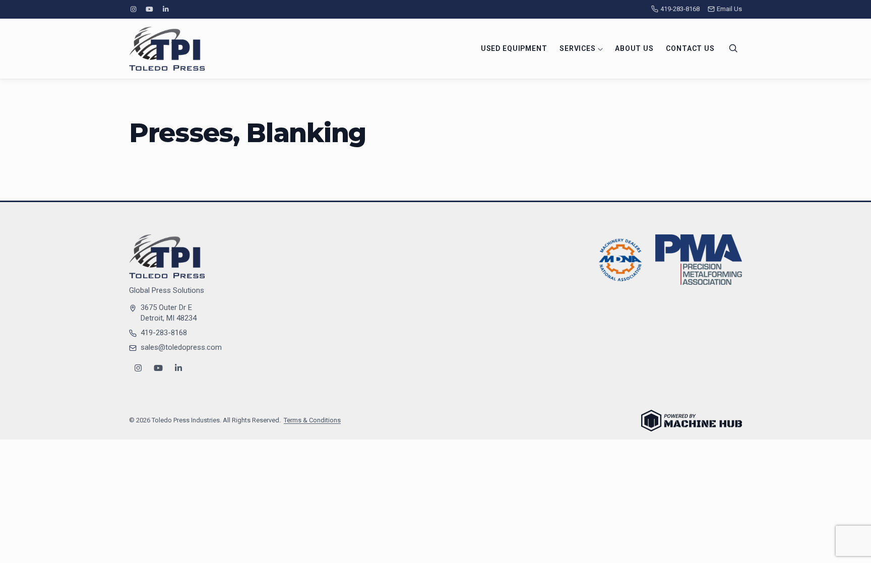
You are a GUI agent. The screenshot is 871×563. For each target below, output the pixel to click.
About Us (634, 48)
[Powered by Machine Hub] (691, 420)
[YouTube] (149, 9)
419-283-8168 (680, 9)
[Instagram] (133, 9)
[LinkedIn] (166, 9)
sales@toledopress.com (181, 347)
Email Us (729, 9)
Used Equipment (514, 48)
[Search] (733, 48)
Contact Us (690, 48)
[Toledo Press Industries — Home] (167, 49)
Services (578, 48)
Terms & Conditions (312, 420)
